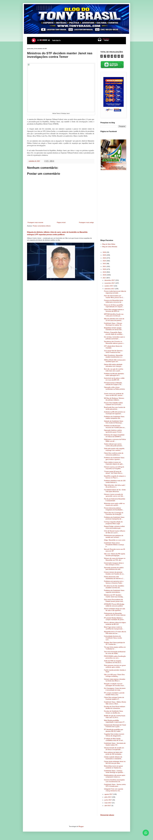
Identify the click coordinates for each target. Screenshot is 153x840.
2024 (104, 258)
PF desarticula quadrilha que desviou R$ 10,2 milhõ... (113, 730)
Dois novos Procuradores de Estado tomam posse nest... (114, 600)
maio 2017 (108, 803)
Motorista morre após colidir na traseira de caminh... (114, 504)
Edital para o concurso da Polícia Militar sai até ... (115, 440)
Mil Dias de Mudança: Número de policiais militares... (114, 399)
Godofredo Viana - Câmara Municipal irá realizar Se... (113, 324)
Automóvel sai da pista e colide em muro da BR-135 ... (114, 379)
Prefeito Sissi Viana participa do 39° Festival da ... (114, 643)
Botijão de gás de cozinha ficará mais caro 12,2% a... (114, 716)
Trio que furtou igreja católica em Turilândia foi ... (115, 648)
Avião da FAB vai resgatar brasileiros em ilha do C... (113, 661)
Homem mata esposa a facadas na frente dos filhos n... (114, 680)
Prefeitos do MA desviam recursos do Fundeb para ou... (115, 426)
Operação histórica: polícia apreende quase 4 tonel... (113, 431)
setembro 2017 (109, 288)
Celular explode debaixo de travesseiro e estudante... (113, 757)
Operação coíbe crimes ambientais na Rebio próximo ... (114, 389)
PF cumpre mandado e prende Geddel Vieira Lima (114, 693)
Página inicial (61, 222)
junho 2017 (108, 800)
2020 (104, 269)
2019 (104, 272)
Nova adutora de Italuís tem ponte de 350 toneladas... (113, 753)
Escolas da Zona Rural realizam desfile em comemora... (114, 707)
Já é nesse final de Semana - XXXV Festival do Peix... (113, 351)
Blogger (81, 826)
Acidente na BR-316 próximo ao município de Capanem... (114, 412)
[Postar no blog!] (47, 161)
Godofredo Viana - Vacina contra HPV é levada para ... (115, 785)
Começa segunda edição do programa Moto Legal (113, 522)
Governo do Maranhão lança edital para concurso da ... (113, 301)
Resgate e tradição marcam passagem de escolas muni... (114, 684)
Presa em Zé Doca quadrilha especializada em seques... (114, 306)
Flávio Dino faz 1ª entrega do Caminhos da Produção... (113, 513)
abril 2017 (107, 805)
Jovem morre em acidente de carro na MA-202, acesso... (114, 394)
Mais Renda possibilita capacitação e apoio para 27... (115, 721)
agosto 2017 (108, 794)
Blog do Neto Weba (108, 244)
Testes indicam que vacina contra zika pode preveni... (113, 445)
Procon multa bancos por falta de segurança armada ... (115, 292)
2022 (104, 263)
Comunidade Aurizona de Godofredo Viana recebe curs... (113, 638)
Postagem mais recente (35, 222)
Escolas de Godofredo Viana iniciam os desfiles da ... (113, 712)
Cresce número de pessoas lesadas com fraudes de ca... (114, 573)
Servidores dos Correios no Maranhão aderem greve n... (114, 342)
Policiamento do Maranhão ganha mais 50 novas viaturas (114, 614)
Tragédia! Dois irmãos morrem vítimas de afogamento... (114, 735)
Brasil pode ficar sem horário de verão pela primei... (114, 408)
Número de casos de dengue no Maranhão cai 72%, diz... (114, 559)
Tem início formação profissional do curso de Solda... (114, 652)
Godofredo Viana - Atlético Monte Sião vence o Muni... (115, 703)
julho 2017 (108, 797)
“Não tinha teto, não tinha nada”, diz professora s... (115, 486)
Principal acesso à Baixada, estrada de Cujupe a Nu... (113, 383)
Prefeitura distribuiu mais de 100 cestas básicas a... (114, 481)
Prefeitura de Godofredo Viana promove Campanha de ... (114, 518)
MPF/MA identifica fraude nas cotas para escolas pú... (113, 315)
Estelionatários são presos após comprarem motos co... (114, 776)
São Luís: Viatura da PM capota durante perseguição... (114, 554)
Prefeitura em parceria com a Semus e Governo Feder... (113, 582)
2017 (104, 278)
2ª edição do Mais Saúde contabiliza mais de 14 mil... (114, 739)
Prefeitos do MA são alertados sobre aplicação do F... (114, 374)
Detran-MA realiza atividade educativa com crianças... (113, 365)
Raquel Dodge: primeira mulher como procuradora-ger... (114, 527)
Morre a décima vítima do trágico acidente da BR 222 (115, 623)
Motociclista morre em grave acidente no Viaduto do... (113, 767)
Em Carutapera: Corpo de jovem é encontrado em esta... (115, 689)
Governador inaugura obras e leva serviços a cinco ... (114, 564)
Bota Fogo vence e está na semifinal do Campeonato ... (114, 628)
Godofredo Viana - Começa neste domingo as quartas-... (114, 771)
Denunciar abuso (107, 815)
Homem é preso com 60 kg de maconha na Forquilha (114, 467)
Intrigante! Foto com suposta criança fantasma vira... (113, 790)
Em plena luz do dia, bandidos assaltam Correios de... (114, 586)
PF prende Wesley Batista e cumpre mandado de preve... (114, 618)
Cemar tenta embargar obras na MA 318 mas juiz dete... (114, 762)
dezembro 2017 (109, 280)
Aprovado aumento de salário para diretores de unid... (114, 568)
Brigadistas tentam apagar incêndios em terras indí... (113, 328)
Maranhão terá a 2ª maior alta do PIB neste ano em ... (115, 632)
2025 (104, 255)
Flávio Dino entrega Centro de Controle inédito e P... (114, 698)
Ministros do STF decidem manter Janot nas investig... (114, 596)
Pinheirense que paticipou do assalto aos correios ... (113, 536)
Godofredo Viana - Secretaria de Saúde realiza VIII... (115, 744)
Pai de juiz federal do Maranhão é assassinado (114, 499)
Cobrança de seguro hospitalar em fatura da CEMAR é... (114, 435)
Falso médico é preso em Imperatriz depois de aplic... (114, 463)
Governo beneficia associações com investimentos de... (114, 780)
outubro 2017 (109, 286)
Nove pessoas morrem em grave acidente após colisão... (115, 666)
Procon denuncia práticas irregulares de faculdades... (114, 509)
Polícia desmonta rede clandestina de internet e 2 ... (114, 577)
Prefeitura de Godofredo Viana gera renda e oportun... (114, 458)
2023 (104, 261)
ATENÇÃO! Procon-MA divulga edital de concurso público (114, 605)
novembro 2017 (109, 283)
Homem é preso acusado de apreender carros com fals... (114, 495)
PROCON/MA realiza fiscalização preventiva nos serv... (115, 657)
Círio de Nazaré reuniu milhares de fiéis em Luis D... (114, 531)
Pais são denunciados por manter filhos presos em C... (114, 296)
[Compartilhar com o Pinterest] (53, 161)
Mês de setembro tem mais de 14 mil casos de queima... (114, 319)
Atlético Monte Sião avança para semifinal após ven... (114, 360)
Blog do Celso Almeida (109, 246)
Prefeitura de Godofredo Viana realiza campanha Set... (114, 417)
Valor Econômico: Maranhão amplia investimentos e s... (113, 356)
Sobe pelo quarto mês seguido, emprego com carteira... (114, 449)
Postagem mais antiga (86, 222)
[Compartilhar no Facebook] (51, 161)
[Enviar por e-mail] (45, 161)
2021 (104, 266)
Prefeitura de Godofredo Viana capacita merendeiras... (114, 591)
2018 (104, 275)
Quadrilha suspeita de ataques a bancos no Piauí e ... (115, 477)
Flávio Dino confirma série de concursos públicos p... (113, 454)
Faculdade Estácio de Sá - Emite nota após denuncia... (115, 490)
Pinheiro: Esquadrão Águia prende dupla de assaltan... (114, 333)
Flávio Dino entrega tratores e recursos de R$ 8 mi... (114, 310)
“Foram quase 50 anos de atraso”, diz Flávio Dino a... (113, 472)
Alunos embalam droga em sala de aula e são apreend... (114, 609)
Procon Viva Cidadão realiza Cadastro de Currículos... (113, 403)
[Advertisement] (113, 205)
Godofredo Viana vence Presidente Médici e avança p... (114, 544)
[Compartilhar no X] (49, 161)
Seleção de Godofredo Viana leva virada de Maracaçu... (113, 422)
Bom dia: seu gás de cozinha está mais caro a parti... (113, 370)
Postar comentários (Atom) (41, 226)
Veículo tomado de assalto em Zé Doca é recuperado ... (114, 748)
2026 (104, 252)
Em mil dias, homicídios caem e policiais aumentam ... (114, 338)
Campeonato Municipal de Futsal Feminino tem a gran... (115, 725)
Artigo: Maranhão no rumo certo (114, 540)
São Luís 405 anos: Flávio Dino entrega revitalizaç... (114, 675)
